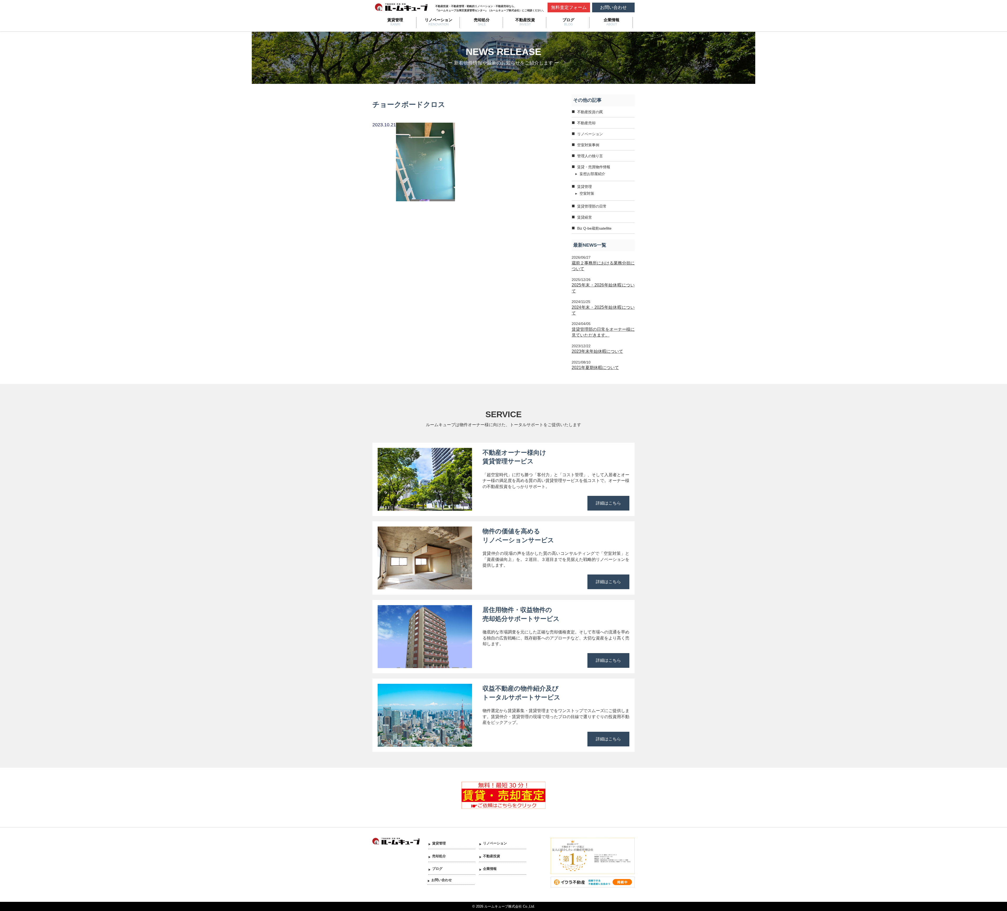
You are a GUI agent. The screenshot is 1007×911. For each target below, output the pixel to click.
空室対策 (587, 193)
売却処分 (482, 20)
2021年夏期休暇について (595, 367)
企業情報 (611, 20)
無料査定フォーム (569, 7)
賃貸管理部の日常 (592, 206)
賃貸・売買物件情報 (593, 167)
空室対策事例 (588, 145)
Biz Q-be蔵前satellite (594, 228)
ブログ (568, 20)
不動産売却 (586, 123)
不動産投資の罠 (590, 112)
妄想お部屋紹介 (592, 174)
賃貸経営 (584, 217)
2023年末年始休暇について (597, 351)
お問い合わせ (613, 7)
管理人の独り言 (590, 156)
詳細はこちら (608, 503)
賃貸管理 (395, 20)
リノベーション (438, 20)
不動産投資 (525, 20)
